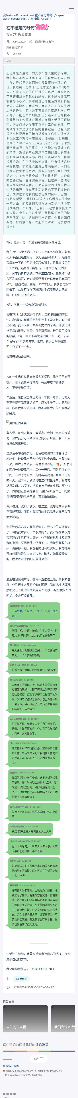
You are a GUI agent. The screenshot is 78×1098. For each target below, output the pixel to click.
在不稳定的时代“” (28, 27)
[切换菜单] (71, 9)
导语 (8, 61)
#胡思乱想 (21, 978)
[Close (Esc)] (4, 1094)
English (17, 53)
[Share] (7, 1094)
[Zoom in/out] (14, 1094)
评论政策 (41, 1045)
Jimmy (22, 1074)
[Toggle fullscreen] (11, 1094)
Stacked (11, 1074)
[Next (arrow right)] (7, 1097)
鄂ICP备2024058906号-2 (50, 1071)
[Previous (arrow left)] (4, 1097)
